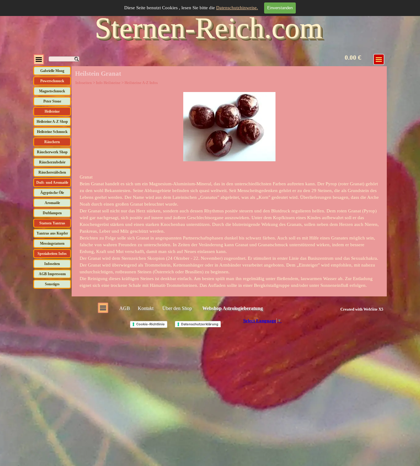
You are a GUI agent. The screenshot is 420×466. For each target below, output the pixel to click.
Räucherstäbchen (52, 172)
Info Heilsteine (108, 82)
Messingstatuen (52, 243)
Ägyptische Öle (52, 193)
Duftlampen (52, 213)
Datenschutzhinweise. (237, 7)
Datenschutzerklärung (199, 324)
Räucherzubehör (52, 162)
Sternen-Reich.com (209, 27)
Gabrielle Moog (52, 71)
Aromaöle (52, 203)
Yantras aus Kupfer (52, 233)
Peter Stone (52, 101)
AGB (124, 308)
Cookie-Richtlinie (150, 324)
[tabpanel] (229, 231)
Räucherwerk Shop (52, 152)
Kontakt (145, 308)
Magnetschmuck (52, 91)
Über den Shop (177, 308)
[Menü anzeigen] (38, 59)
